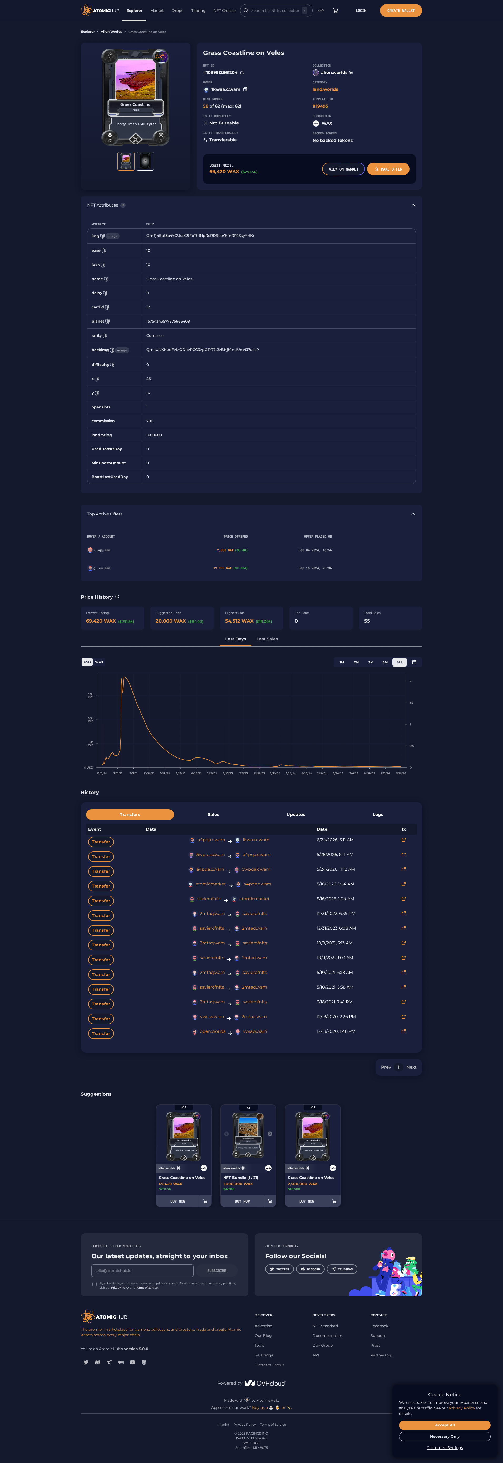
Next (411, 1067)
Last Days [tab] (235, 639)
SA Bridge (264, 1355)
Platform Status (269, 1364)
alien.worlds (334, 72)
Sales (213, 814)
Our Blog (263, 1335)
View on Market (343, 169)
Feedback (379, 1326)
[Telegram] (109, 1362)
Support (378, 1335)
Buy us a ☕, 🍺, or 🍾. (272, 1407)
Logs (378, 814)
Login (361, 10)
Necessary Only (445, 1436)
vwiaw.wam (212, 1016)
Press (376, 1345)
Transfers (130, 814)
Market (157, 10)
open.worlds (212, 1031)
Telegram (345, 1269)
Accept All (445, 1425)
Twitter (282, 1269)
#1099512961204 (220, 72)
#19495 (320, 106)
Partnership (381, 1355)
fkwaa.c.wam (225, 89)
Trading (198, 10)
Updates (296, 814)
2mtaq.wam (212, 913)
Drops (177, 10)
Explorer (134, 10)
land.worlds (325, 89)
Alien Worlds (111, 31)
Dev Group (323, 1345)
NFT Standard (325, 1326)
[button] (117, 596)
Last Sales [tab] (267, 639)
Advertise (263, 1326)
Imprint (223, 1424)
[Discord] (97, 1362)
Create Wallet (401, 10)
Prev (386, 1067)
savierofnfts (209, 898)
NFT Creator (225, 10)
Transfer (101, 841)
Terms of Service (147, 1287)
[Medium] (121, 1362)
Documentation (327, 1335)
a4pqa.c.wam (211, 839)
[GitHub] (144, 1362)
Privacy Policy (120, 1287)
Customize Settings (445, 1447)
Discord (313, 1269)
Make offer (391, 169)
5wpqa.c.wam (210, 854)
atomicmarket (211, 883)
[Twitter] (86, 1362)
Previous (226, 1134)
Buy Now (177, 1201)
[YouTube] (132, 1362)
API (316, 1355)
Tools (259, 1345)
